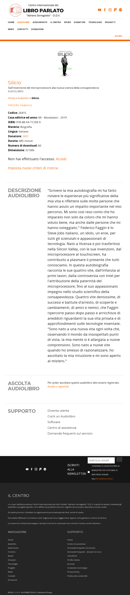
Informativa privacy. (105, 479)
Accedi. (61, 158)
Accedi (118, 36)
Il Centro (55, 22)
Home (11, 22)
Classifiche (72, 556)
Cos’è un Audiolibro (61, 416)
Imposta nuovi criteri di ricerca (33, 167)
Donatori (79, 22)
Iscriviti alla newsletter (76, 469)
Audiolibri (23, 22)
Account (71, 564)
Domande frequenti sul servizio (70, 433)
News (11, 29)
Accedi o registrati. (58, 386)
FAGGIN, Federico (20, 105)
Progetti (110, 22)
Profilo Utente (73, 560)
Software (54, 422)
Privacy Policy (73, 572)
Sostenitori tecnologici (77, 568)
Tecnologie (95, 22)
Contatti (22, 29)
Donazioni (37, 29)
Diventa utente (58, 410)
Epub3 (67, 22)
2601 (25, 136)
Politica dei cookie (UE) (77, 576)
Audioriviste (40, 22)
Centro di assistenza (62, 428)
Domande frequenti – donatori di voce (84, 552)
